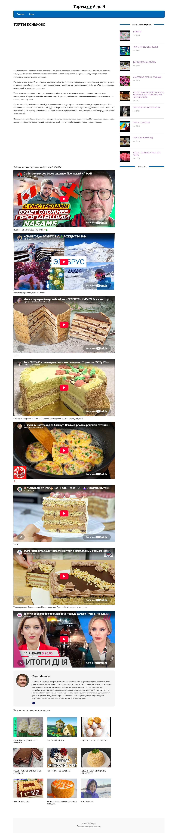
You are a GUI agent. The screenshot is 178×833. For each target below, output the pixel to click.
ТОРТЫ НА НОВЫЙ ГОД (143, 137)
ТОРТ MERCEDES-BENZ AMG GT (146, 107)
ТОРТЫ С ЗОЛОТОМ (141, 122)
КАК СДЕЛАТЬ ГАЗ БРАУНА (144, 62)
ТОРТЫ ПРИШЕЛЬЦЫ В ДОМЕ (145, 47)
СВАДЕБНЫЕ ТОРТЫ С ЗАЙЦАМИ (147, 77)
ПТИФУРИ (137, 31)
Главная (20, 14)
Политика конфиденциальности (89, 826)
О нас (31, 14)
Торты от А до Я (89, 6)
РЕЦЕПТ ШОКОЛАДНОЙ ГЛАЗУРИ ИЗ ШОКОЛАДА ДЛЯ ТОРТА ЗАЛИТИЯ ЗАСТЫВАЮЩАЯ (148, 94)
